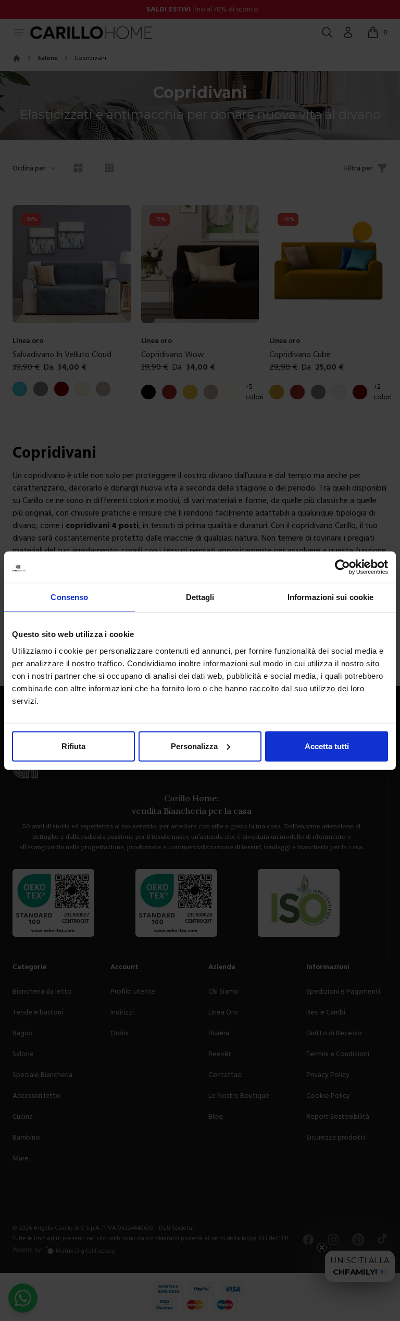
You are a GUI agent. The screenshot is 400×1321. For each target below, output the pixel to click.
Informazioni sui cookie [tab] (330, 597)
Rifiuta (73, 745)
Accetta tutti (327, 745)
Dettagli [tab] (200, 597)
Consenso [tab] (69, 597)
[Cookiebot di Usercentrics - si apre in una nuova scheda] (342, 567)
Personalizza (194, 745)
